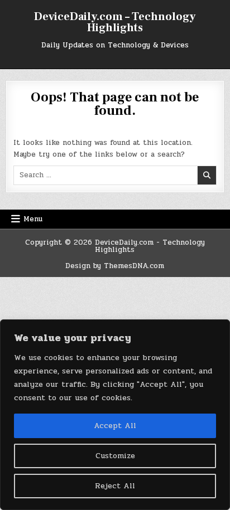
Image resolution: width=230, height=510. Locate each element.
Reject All (115, 486)
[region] (115, 414)
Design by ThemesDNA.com (114, 265)
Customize (115, 456)
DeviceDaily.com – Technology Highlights (114, 22)
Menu (32, 219)
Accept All (115, 425)
